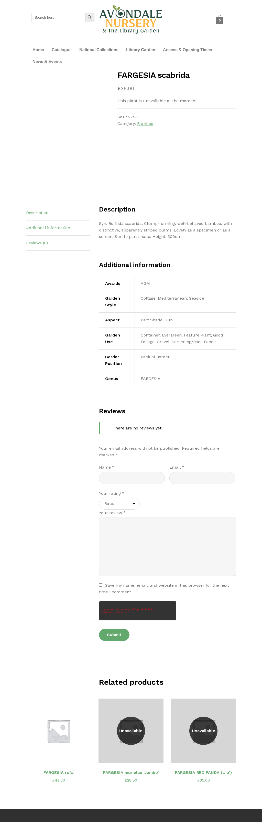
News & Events (47, 61)
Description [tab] (37, 212)
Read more (61, 756)
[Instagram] (183, 26)
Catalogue (62, 50)
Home (38, 50)
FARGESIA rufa (58, 772)
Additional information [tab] (48, 227)
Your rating (111, 493)
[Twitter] (189, 15)
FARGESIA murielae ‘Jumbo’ (131, 772)
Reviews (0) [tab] (37, 242)
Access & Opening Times (187, 50)
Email (176, 467)
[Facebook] (177, 15)
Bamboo (145, 123)
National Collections (98, 50)
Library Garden (140, 50)
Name (106, 467)
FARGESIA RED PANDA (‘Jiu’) (203, 772)
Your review (112, 512)
